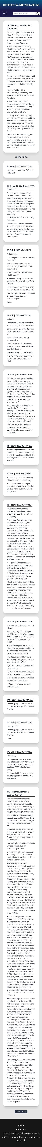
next (24, 1112)
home (21, 1125)
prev (18, 1112)
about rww (21, 1129)
